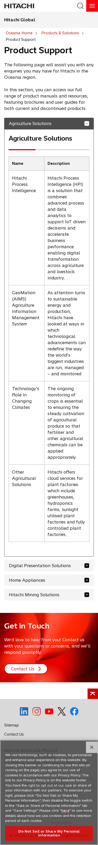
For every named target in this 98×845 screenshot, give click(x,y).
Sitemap (11, 725)
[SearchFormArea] (80, 6)
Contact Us (15, 735)
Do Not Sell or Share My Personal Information (48, 833)
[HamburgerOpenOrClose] (92, 6)
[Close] (91, 747)
